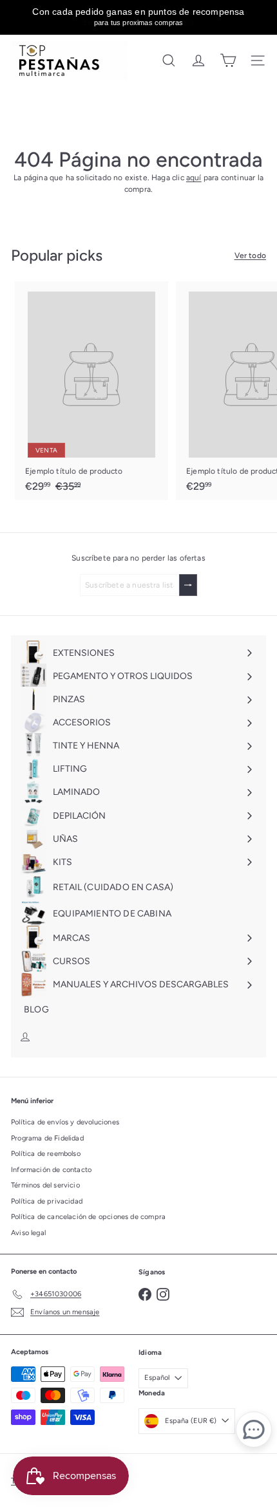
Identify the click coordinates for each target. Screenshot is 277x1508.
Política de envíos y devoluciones (65, 1122)
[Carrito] (228, 60)
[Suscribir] (188, 585)
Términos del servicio (45, 1185)
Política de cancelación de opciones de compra (88, 1217)
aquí (194, 177)
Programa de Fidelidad (47, 1138)
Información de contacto (51, 1170)
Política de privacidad (46, 1201)
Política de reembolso (46, 1154)
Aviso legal (28, 1233)
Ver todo (250, 255)
